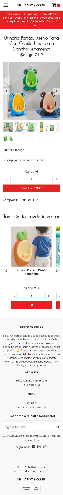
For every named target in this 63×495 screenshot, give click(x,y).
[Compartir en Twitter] (24, 200)
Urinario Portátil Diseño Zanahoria (31, 272)
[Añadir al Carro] (31, 305)
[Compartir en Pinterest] (29, 200)
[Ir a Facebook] (33, 447)
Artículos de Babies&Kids (31, 407)
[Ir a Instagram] (38, 447)
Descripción (11, 160)
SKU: (6, 150)
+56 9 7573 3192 (31, 385)
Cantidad (31, 171)
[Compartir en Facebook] (20, 200)
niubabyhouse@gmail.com (31, 380)
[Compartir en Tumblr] (33, 200)
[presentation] (6, 91)
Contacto (31, 402)
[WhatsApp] (45, 447)
